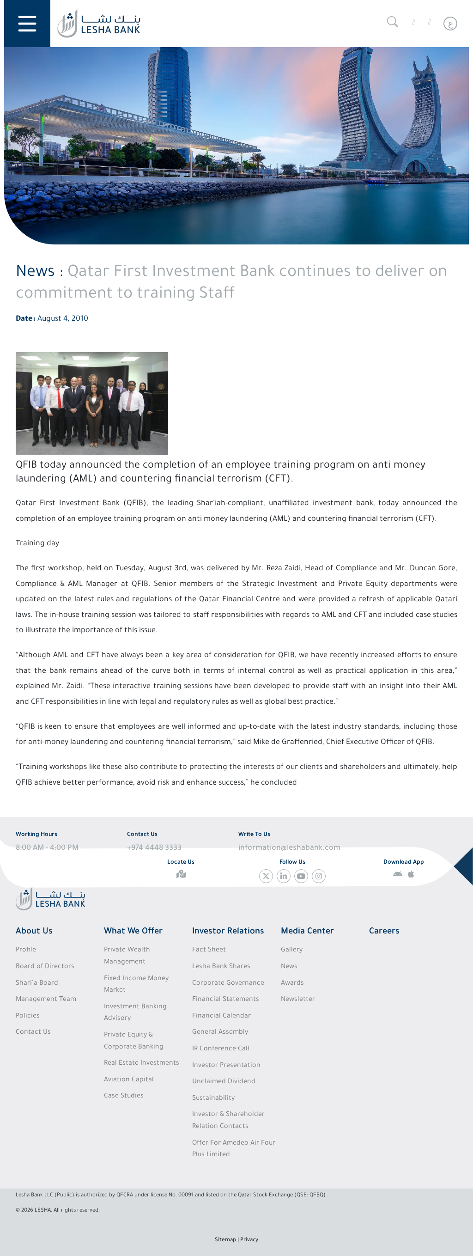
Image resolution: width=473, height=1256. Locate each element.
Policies (28, 1016)
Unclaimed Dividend (223, 1082)
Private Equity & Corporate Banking (134, 1041)
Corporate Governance (228, 984)
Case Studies (124, 1096)
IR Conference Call (220, 1049)
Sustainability (213, 1099)
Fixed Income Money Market (136, 985)
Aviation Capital (129, 1080)
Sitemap (225, 1241)
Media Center (307, 932)
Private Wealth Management (127, 956)
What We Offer (133, 932)
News (289, 967)
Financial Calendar (221, 1016)
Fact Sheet (209, 950)
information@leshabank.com (289, 848)
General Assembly (220, 1033)
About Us (34, 932)
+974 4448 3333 (154, 848)
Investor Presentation (226, 1066)
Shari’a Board (37, 984)
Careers (384, 932)
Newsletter (298, 1000)
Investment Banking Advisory (135, 1013)
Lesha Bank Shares (221, 967)
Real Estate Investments (141, 1063)
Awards (292, 984)
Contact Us (33, 1033)
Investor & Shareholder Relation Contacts (228, 1121)
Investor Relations (228, 932)
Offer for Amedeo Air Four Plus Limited (233, 1149)
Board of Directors (45, 967)
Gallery (292, 950)
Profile (26, 950)
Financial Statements (225, 1000)
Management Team (46, 1000)
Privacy (249, 1241)
